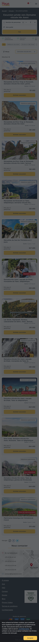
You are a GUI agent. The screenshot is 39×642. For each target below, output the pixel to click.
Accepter (30, 638)
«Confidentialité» (23, 629)
